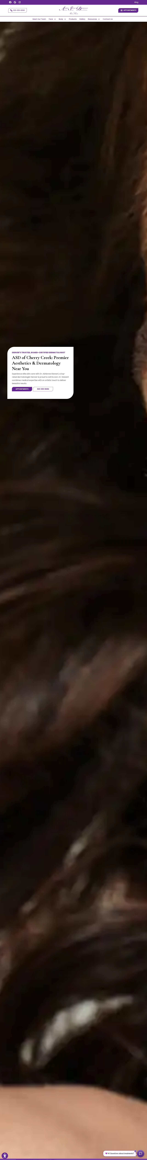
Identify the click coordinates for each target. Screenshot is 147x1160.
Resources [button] (93, 19)
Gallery (82, 19)
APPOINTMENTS (22, 389)
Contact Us (108, 19)
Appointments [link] (129, 10)
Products (73, 19)
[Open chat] (140, 1153)
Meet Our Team (39, 19)
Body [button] (61, 19)
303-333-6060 (19, 10)
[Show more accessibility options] (5, 1155)
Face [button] (51, 19)
